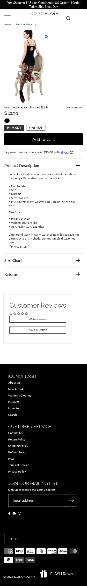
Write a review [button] (38, 319)
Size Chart (13, 260)
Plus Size (14, 128)
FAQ (11, 458)
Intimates (14, 408)
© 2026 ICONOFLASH (18, 576)
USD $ (14, 539)
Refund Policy (17, 452)
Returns (11, 274)
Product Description (21, 165)
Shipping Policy (18, 446)
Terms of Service (18, 465)
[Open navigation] (7, 14)
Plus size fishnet (24, 24)
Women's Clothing (19, 395)
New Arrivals (16, 389)
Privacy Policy (17, 471)
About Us (14, 382)
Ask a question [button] (38, 330)
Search (12, 414)
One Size (36, 128)
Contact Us (15, 433)
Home (7, 24)
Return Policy (16, 439)
